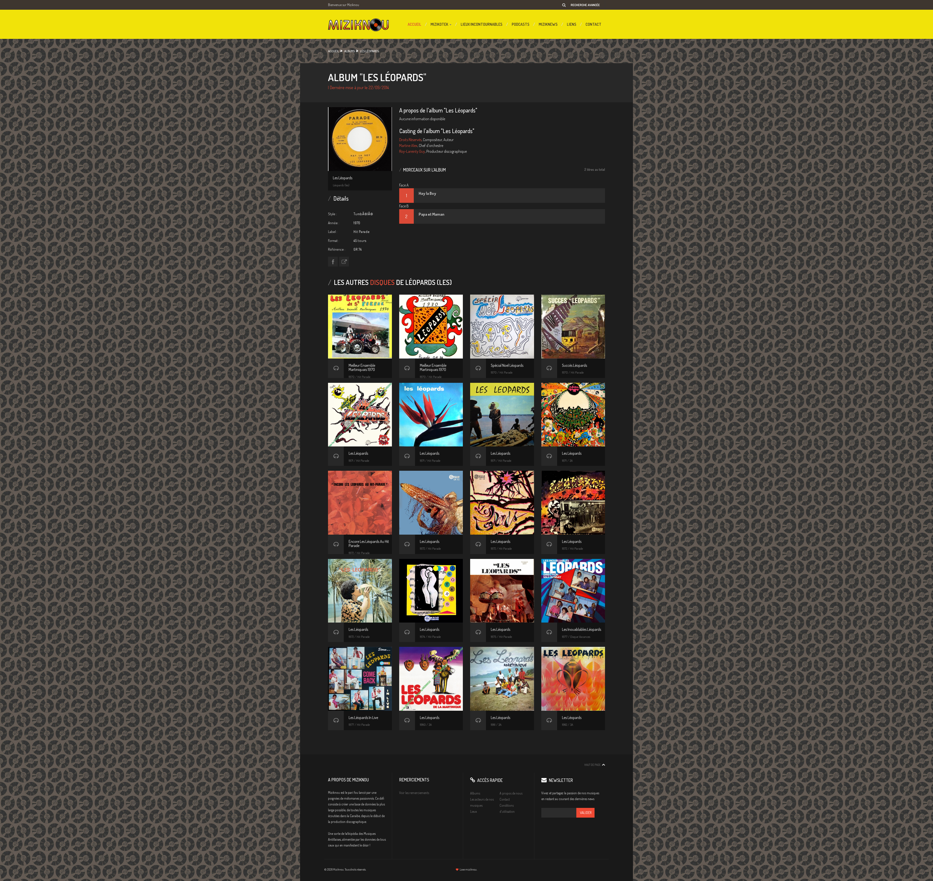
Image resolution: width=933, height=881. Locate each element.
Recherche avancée (585, 5)
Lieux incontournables (481, 24)
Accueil (414, 24)
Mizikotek (440, 24)
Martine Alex (408, 145)
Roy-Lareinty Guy (412, 151)
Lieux (473, 811)
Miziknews (548, 24)
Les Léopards (369, 51)
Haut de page (592, 765)
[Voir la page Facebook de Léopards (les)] (333, 261)
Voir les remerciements (414, 793)
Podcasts (520, 24)
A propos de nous (511, 793)
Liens (571, 24)
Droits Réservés (410, 139)
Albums (349, 51)
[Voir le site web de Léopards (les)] (344, 261)
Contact (593, 24)
